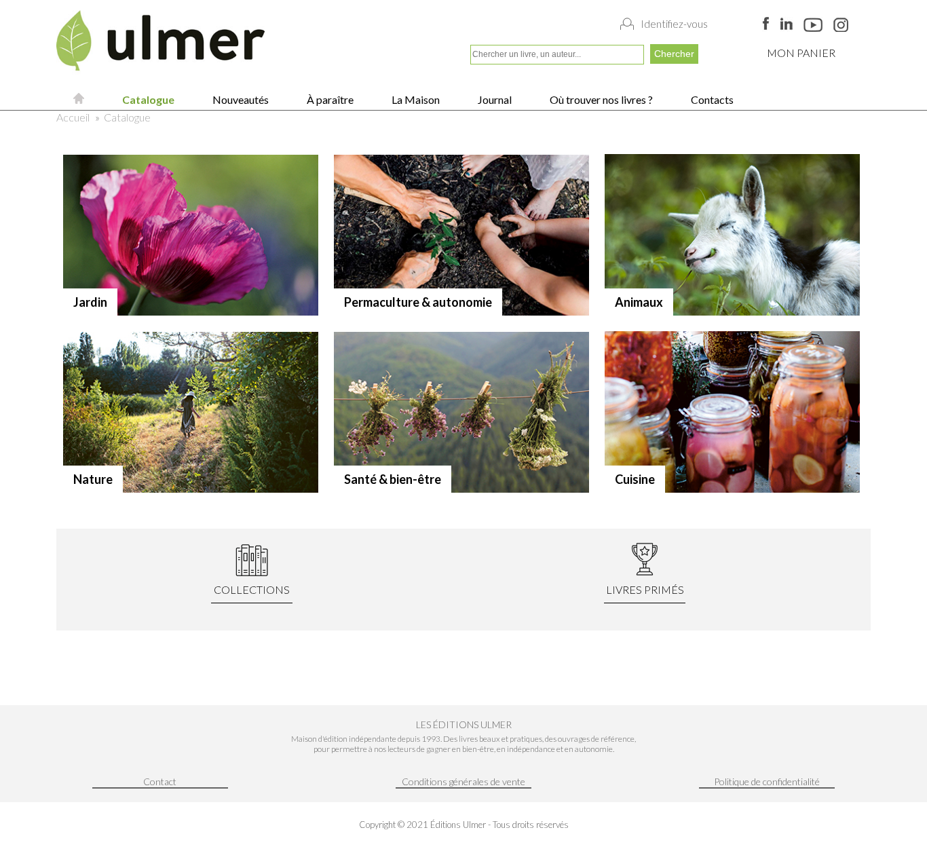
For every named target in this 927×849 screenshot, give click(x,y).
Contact (159, 781)
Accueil (73, 117)
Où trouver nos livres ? (600, 99)
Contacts (711, 99)
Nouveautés (239, 99)
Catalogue (147, 99)
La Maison (415, 99)
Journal (494, 99)
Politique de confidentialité (767, 781)
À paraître (329, 99)
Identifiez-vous (674, 24)
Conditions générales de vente (463, 781)
